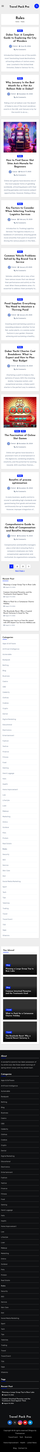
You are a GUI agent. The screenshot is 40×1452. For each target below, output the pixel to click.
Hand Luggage (8, 773)
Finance (6, 752)
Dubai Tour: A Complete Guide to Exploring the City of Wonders (20, 38)
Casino (5, 681)
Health (5, 784)
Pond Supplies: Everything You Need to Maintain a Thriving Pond (20, 306)
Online (5, 822)
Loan (4, 806)
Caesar (15, 46)
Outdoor (6, 827)
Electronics (7, 730)
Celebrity (6, 692)
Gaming (6, 768)
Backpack (6, 660)
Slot (23, 431)
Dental (5, 714)
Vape (4, 930)
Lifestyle (6, 800)
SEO (4, 860)
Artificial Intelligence (11, 649)
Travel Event (7, 919)
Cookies (6, 703)
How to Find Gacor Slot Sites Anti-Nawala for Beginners (20, 163)
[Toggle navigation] (2, 6)
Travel (5, 914)
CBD (4, 687)
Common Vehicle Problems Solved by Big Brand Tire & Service (20, 259)
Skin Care (6, 871)
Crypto (5, 708)
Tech (4, 892)
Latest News (32, 1443)
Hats (4, 779)
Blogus (31, 1431)
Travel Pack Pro (19, 7)
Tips (4, 898)
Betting (6, 665)
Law (4, 795)
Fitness (5, 757)
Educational (7, 725)
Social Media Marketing (12, 881)
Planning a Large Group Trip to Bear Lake (19, 585)
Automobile (7, 654)
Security (6, 854)
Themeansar (20, 1433)
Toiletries (6, 903)
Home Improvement (10, 790)
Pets (4, 833)
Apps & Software (9, 644)
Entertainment (8, 735)
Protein (5, 838)
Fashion (6, 741)
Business (6, 676)
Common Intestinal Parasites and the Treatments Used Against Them (18, 993)
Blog (4, 671)
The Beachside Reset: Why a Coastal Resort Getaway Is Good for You (18, 1038)
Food (4, 762)
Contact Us (22, 1448)
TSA (4, 925)
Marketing (6, 817)
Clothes (6, 698)
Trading (6, 908)
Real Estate (7, 844)
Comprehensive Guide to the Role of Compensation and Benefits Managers (20, 527)
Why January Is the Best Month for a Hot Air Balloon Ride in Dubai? (20, 85)
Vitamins (6, 935)
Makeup (6, 811)
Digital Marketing (9, 719)
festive (5, 746)
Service (5, 865)
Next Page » (20, 571)
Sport (5, 887)
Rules (20, 31)
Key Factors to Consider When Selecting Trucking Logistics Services (20, 211)
